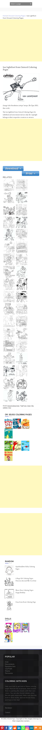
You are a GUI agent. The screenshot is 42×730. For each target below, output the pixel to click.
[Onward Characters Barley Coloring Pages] (9, 272)
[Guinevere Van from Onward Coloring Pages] (21, 247)
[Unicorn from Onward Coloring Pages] (9, 185)
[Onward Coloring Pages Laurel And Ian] (9, 222)
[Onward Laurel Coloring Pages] (21, 371)
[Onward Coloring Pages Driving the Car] (9, 346)
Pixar (9, 408)
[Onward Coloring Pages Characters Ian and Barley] (9, 259)
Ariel (6, 662)
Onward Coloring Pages (16, 16)
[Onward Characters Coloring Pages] (21, 210)
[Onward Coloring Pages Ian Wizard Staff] (9, 296)
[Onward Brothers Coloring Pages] (9, 383)
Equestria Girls (10, 666)
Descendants (9, 664)
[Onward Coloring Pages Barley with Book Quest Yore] (9, 309)
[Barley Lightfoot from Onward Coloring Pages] (9, 358)
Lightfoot (5, 408)
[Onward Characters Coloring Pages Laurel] (9, 247)
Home (5, 16)
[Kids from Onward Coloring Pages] (9, 284)
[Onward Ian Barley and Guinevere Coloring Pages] (9, 371)
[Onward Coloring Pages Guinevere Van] (21, 321)
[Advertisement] (21, 40)
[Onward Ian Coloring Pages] (21, 185)
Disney (29, 406)
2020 (25, 406)
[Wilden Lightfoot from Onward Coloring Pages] (21, 358)
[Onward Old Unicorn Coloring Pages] (21, 383)
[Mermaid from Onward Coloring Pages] (21, 309)
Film (32, 406)
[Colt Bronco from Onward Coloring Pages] (21, 259)
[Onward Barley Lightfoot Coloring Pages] (9, 234)
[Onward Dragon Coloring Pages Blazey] (21, 333)
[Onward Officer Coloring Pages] (21, 272)
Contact (7, 712)
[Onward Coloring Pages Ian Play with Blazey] (21, 234)
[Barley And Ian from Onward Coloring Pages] (21, 296)
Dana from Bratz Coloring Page (26, 602)
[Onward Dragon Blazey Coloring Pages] (21, 395)
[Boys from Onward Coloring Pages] (21, 284)
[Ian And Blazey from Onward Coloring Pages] (9, 197)
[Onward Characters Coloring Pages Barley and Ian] (21, 222)
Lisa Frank (8, 669)
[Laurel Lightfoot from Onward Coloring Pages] (9, 395)
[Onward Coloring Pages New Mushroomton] (9, 321)
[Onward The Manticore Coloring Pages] (21, 197)
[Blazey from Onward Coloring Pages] (9, 333)
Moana (7, 671)
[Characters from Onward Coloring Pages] (9, 210)
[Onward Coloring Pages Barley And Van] (21, 346)
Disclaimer (8, 708)
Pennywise (9, 673)
